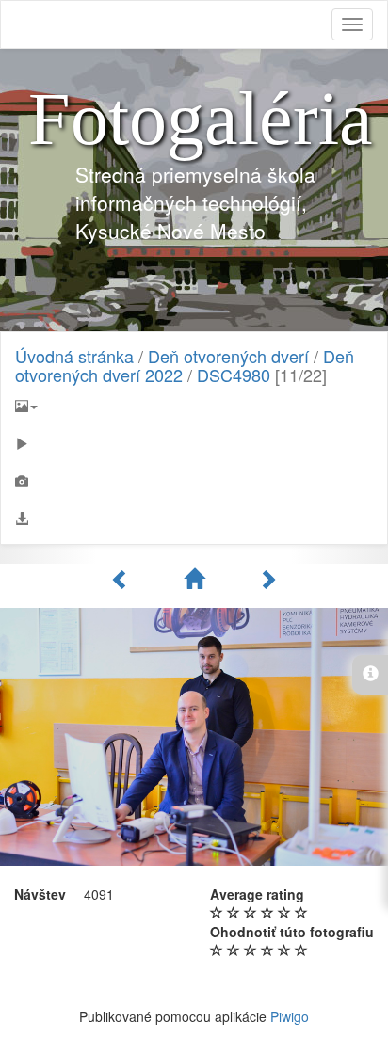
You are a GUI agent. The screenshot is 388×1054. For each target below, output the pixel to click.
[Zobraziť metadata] (194, 481)
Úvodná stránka (74, 355)
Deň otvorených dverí (228, 355)
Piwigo (289, 1016)
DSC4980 (233, 374)
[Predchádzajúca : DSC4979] (123, 579)
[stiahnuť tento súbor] (194, 518)
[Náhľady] (197, 579)
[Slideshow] (194, 443)
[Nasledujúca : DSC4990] (267, 579)
